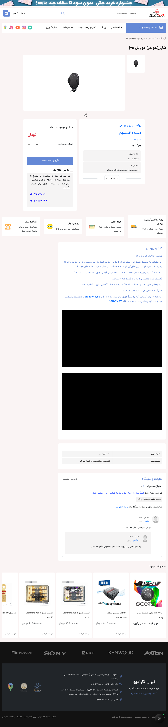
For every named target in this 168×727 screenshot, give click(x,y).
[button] (6, 13)
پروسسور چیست (142, 717)
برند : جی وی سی (130, 125)
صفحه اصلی (116, 27)
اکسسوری (152, 38)
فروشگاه (162, 38)
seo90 (12, 716)
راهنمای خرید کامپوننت (122, 717)
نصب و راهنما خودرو (86, 27)
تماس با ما (68, 27)
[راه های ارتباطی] (159, 718)
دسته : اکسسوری (129, 133)
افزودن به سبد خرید (50, 160)
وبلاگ (103, 27)
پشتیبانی (5, 716)
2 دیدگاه (137, 139)
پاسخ (141, 521)
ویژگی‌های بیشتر (112, 178)
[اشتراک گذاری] (85, 115)
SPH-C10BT (115, 302)
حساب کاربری (52, 27)
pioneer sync (92, 297)
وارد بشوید (122, 507)
